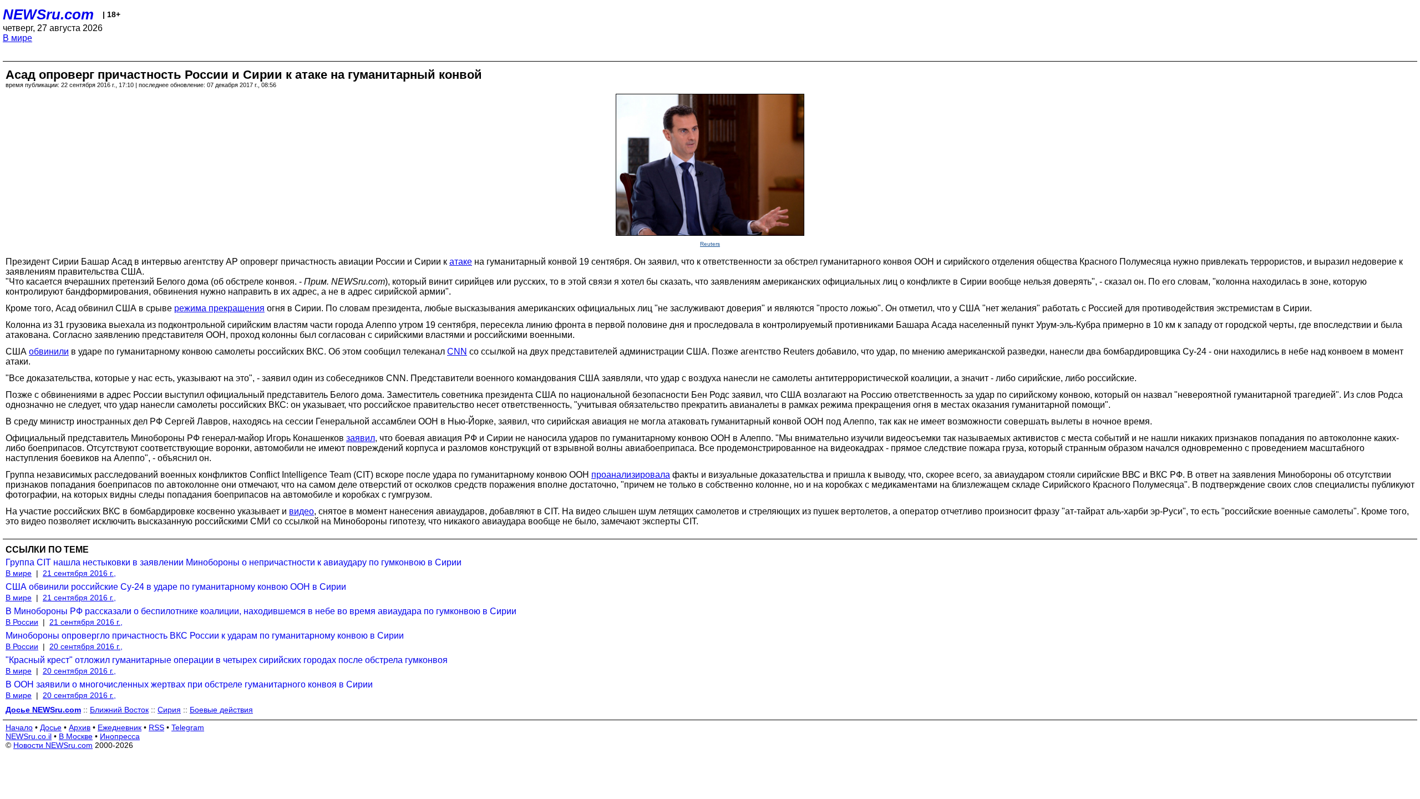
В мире (17, 38)
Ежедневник (119, 727)
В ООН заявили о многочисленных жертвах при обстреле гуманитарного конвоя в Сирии (189, 684)
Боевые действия (221, 709)
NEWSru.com (48, 14)
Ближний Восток (119, 709)
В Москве (76, 736)
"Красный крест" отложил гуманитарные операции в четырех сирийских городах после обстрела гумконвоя (227, 660)
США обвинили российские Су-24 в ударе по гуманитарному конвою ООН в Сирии (176, 586)
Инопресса (120, 736)
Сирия (169, 709)
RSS (156, 727)
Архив (79, 727)
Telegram (187, 727)
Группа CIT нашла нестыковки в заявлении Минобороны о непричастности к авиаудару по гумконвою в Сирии (234, 562)
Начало (19, 727)
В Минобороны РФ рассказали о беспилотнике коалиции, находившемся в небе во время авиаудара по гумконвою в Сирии (261, 611)
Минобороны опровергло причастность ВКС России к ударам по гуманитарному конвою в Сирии (205, 635)
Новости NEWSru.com (53, 745)
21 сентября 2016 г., (79, 573)
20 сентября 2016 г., (86, 646)
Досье (51, 727)
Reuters (710, 244)
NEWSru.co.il (29, 736)
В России (22, 622)
